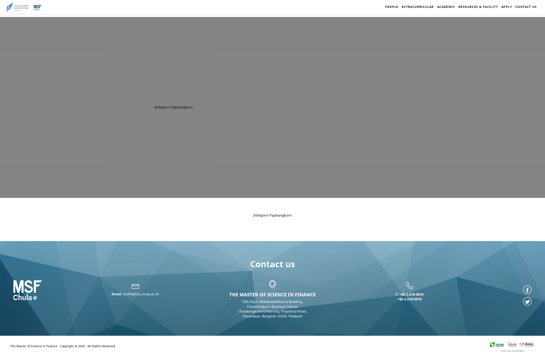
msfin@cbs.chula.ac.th (141, 294)
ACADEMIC (446, 7)
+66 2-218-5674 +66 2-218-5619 (410, 296)
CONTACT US (526, 7)
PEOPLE (391, 7)
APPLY (506, 7)
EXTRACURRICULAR (418, 7)
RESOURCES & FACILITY (478, 7)
